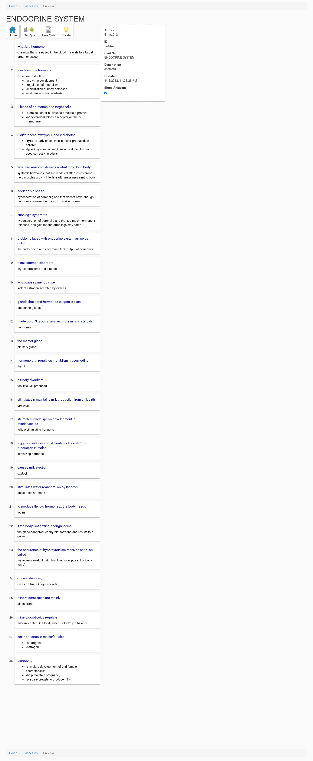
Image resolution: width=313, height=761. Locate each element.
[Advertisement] (135, 143)
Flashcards (30, 6)
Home (13, 6)
